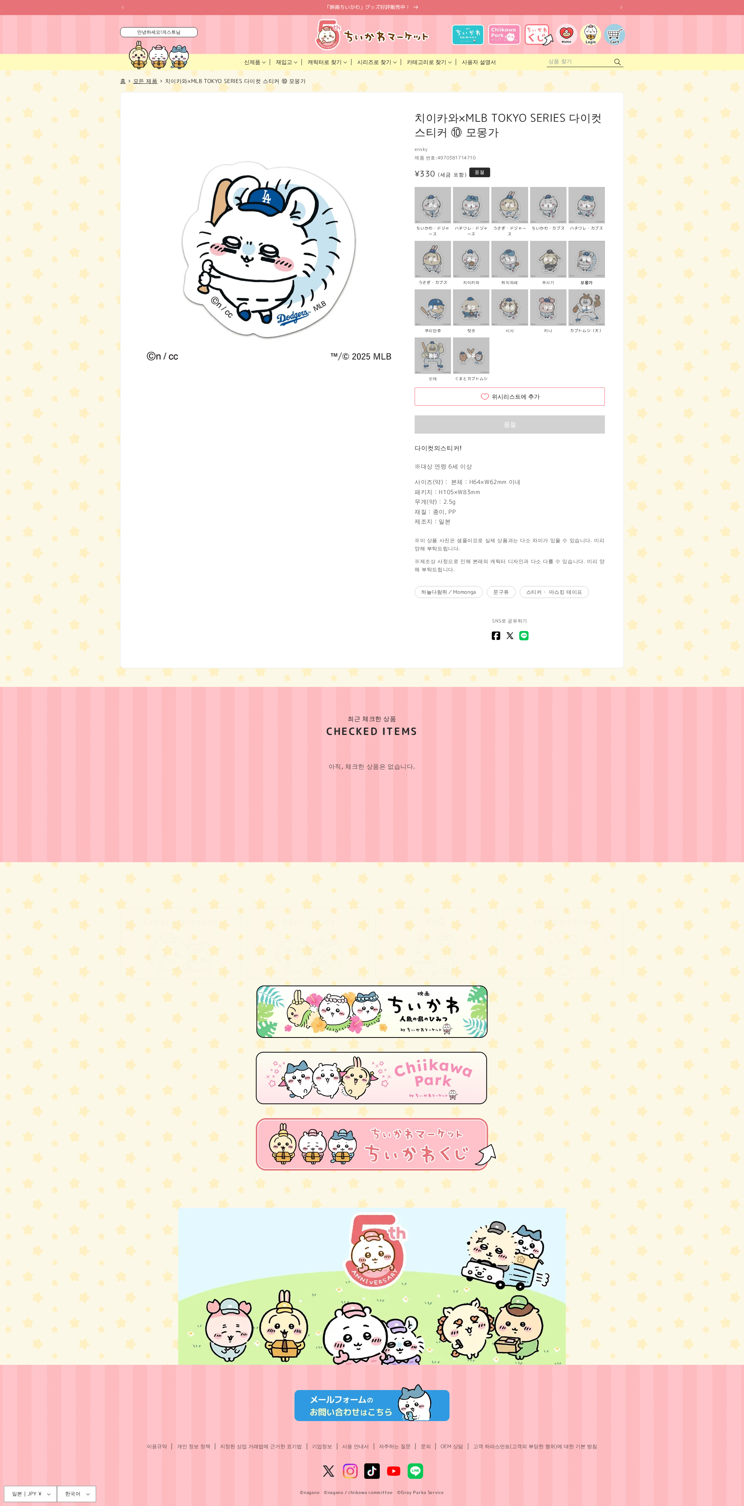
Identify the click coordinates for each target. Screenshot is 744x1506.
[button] (254, 62)
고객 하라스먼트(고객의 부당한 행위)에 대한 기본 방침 (535, 1446)
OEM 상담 (452, 1446)
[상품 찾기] (617, 62)
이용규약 (157, 1446)
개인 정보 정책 (193, 1446)
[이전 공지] (122, 7)
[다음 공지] (621, 7)
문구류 (501, 591)
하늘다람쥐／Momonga (448, 591)
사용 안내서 (355, 1446)
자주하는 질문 (395, 1446)
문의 (426, 1446)
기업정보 (322, 1446)
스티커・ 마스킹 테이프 (554, 591)
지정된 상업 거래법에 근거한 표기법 (261, 1446)
